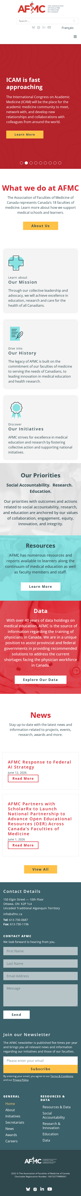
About (10, 1110)
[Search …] (42, 21)
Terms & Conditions (61, 1076)
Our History (22, 353)
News (9, 1129)
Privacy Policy (20, 1080)
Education (50, 1134)
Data (46, 1140)
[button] (75, 36)
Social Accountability (54, 1115)
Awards (11, 1135)
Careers (11, 1141)
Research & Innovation (51, 1126)
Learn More (25, 134)
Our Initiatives (26, 429)
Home (10, 1104)
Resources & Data (57, 1107)
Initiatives (12, 1116)
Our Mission (22, 282)
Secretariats (14, 1122)
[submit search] (74, 21)
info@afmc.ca (12, 914)
